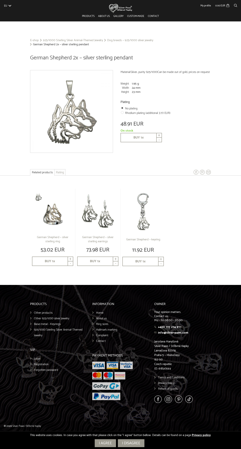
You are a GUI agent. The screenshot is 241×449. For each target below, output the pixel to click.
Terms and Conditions (171, 377)
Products (88, 16)
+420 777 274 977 (170, 327)
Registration (41, 364)
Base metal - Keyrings (47, 324)
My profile (206, 6)
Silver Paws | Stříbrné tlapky (26, 426)
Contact (153, 16)
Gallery (118, 16)
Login (37, 358)
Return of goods (168, 388)
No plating (131, 108)
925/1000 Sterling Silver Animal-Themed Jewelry (73, 40)
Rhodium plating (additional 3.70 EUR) (147, 113)
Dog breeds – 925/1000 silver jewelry (130, 40)
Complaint (102, 335)
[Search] (235, 5)
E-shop (34, 40)
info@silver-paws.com (173, 332)
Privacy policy (166, 383)
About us (104, 16)
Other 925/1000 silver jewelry (51, 318)
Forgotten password (46, 370)
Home (99, 312)
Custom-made (135, 16)
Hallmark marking (106, 329)
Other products (43, 312)
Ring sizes (102, 324)
